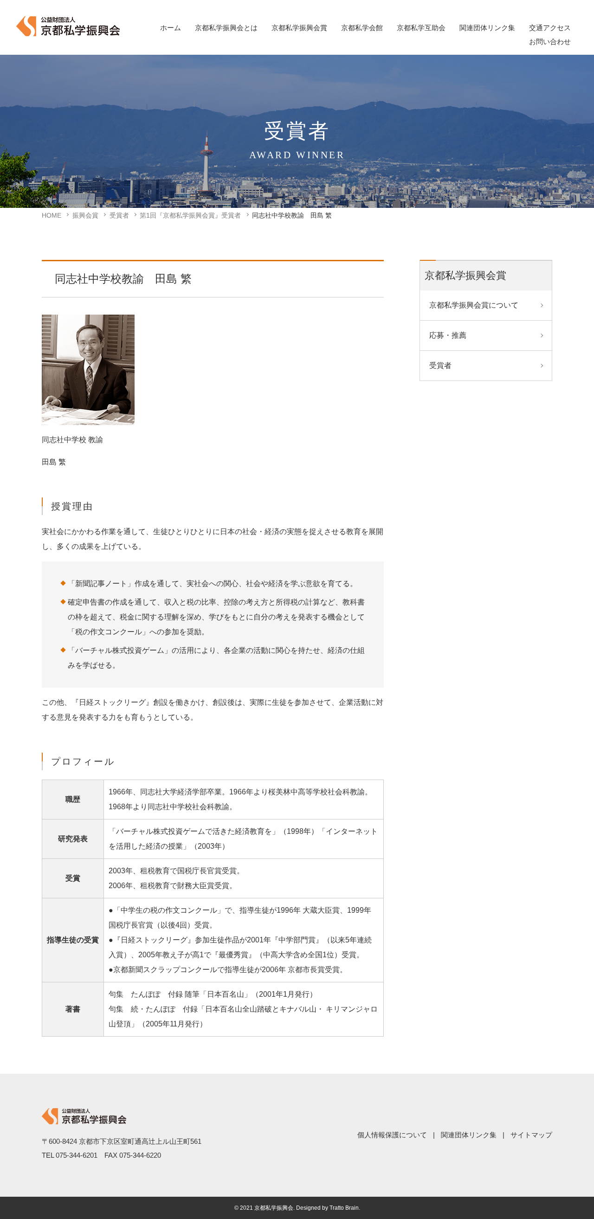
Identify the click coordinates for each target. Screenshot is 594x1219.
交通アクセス (550, 28)
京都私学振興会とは (226, 28)
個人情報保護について (392, 1135)
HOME (51, 215)
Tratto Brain (344, 1208)
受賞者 (119, 215)
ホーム (170, 28)
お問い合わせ (550, 41)
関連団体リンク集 (487, 28)
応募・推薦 (447, 335)
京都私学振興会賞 (299, 28)
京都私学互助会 (421, 28)
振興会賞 (85, 215)
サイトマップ (531, 1135)
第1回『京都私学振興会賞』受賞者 (190, 215)
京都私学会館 (362, 28)
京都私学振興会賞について (473, 305)
